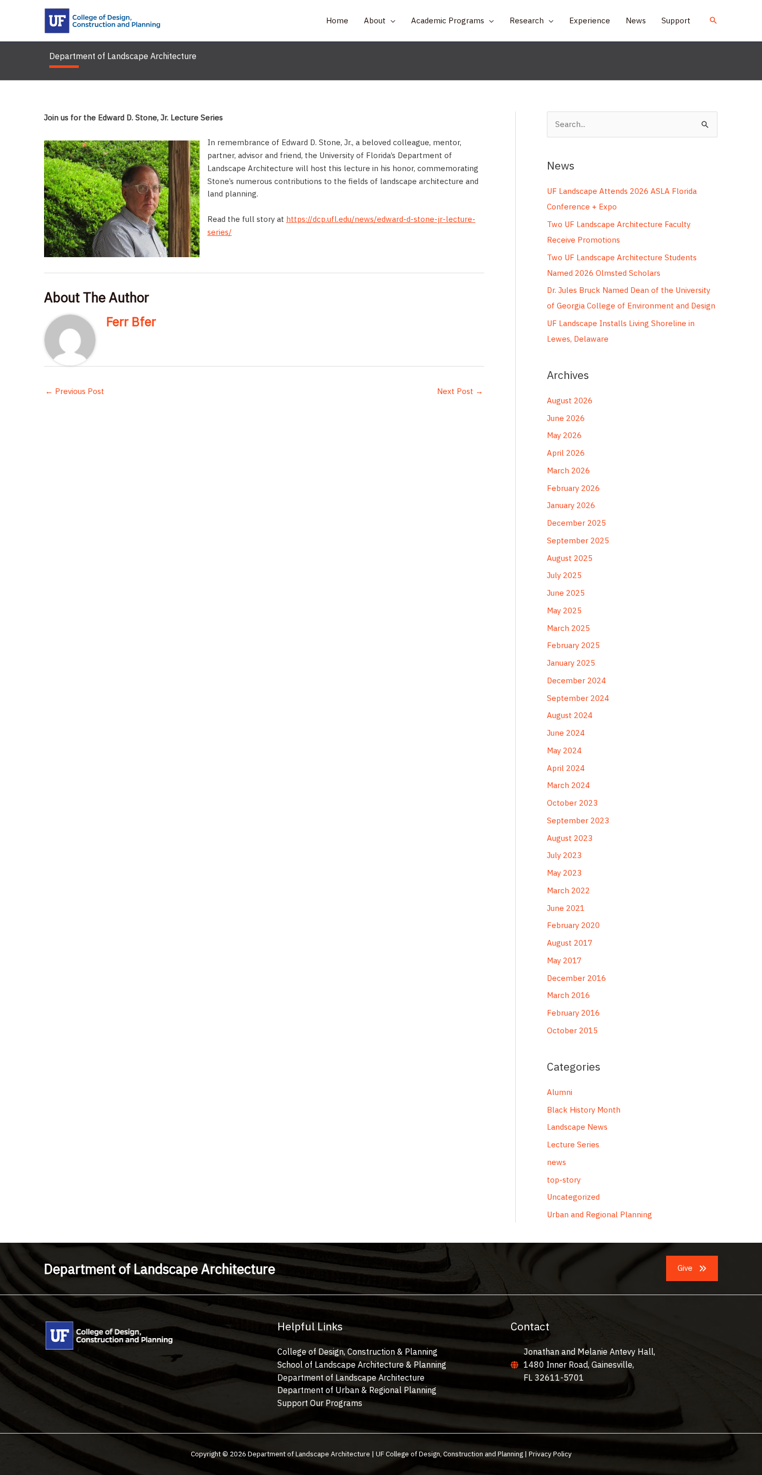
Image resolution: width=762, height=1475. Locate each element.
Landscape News (577, 1127)
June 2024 (566, 733)
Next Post (460, 391)
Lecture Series (573, 1144)
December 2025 (576, 523)
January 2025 (571, 663)
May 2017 (564, 960)
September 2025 (578, 540)
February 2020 (573, 925)
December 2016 (576, 978)
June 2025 (566, 593)
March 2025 (568, 628)
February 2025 (573, 645)
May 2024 (564, 750)
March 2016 (568, 995)
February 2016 (573, 1013)
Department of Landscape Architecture (351, 1377)
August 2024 (569, 715)
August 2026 (569, 400)
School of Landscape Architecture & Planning (361, 1364)
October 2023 (572, 803)
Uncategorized (573, 1197)
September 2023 (578, 820)
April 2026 (566, 453)
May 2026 (564, 435)
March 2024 (568, 785)
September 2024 (578, 698)
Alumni (559, 1092)
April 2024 (566, 768)
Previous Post (74, 391)
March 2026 (568, 470)
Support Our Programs (319, 1403)
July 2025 (564, 575)
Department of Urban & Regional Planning (356, 1390)
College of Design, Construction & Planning (357, 1351)
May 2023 (564, 873)
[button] (391, 21)
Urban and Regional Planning (599, 1214)
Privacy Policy (550, 1453)
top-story (564, 1180)
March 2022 (568, 890)
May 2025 (564, 610)
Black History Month (583, 1110)
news (556, 1162)
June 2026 (566, 418)
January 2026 (571, 505)
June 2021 (566, 908)
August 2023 (569, 838)
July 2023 (564, 855)
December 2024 (576, 680)
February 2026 (573, 488)
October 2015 (572, 1030)
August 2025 (569, 558)
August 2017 (569, 943)
